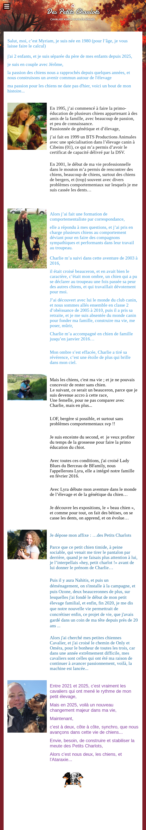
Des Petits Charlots (73, 12)
